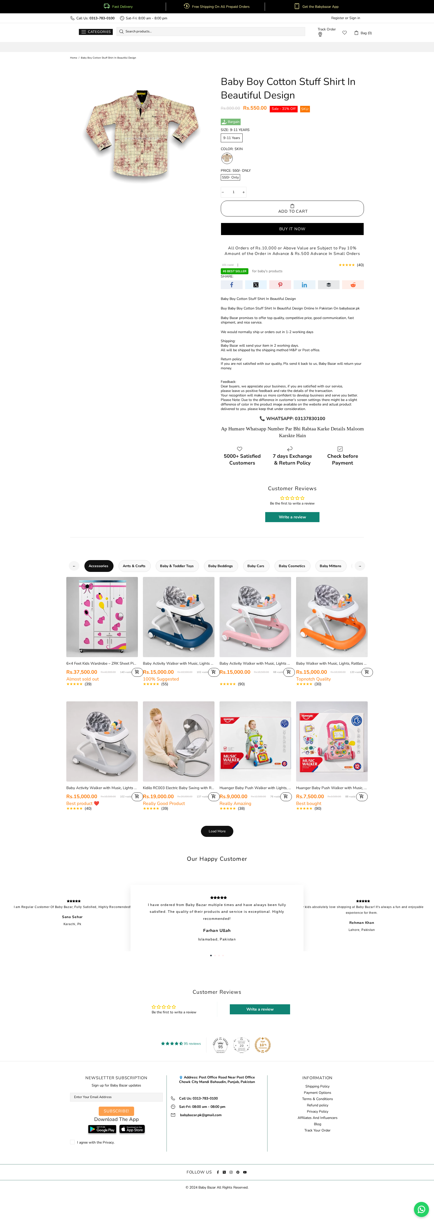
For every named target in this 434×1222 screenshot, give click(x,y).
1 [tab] (211, 955)
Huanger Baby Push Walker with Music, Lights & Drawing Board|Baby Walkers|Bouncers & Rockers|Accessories (332, 787)
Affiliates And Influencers (318, 1118)
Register (337, 18)
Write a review (292, 517)
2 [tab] (215, 955)
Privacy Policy (317, 1111)
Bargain (234, 122)
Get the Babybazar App (320, 7)
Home (73, 58)
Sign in (354, 18)
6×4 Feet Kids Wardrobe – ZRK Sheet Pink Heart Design (102, 663)
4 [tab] (223, 955)
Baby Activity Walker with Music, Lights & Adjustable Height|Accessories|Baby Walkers (178, 663)
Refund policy (317, 1105)
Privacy (108, 1142)
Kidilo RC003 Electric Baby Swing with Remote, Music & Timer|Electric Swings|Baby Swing (178, 787)
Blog (317, 1124)
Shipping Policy (317, 1086)
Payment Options (317, 1093)
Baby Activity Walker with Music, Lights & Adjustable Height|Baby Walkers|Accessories (102, 787)
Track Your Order (317, 1130)
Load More (217, 831)
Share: (227, 276)
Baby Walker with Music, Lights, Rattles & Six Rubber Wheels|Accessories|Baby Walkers (332, 663)
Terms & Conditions (317, 1099)
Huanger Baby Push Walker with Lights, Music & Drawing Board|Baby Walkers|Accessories (255, 787)
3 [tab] (219, 955)
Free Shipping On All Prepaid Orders (221, 7)
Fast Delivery (122, 7)
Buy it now (292, 229)
